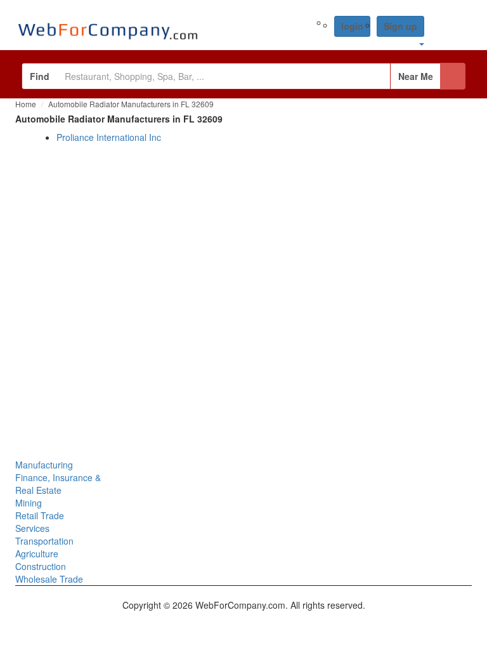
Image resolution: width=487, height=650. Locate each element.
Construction (40, 566)
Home (25, 103)
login (352, 26)
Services (32, 528)
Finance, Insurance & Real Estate (58, 483)
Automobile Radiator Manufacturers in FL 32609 (131, 103)
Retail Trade (39, 515)
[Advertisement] (243, 289)
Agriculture (36, 553)
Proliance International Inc (108, 137)
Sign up (400, 26)
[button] (421, 43)
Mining (28, 502)
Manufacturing (44, 464)
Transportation (44, 540)
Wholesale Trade (49, 579)
